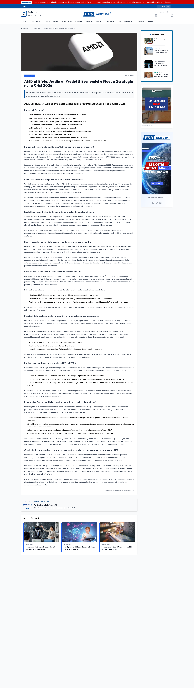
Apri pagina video (147, 125)
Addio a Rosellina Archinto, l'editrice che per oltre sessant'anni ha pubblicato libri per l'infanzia (107, 2)
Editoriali (79, 21)
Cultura (89, 21)
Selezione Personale (126, 21)
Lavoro (99, 21)
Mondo (56, 21)
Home (25, 28)
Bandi (150, 21)
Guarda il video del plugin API (157, 197)
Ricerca (47, 21)
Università (36, 21)
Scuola (26, 21)
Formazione (67, 21)
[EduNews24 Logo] (97, 14)
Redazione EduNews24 (45, 505)
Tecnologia (110, 21)
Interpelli (141, 21)
